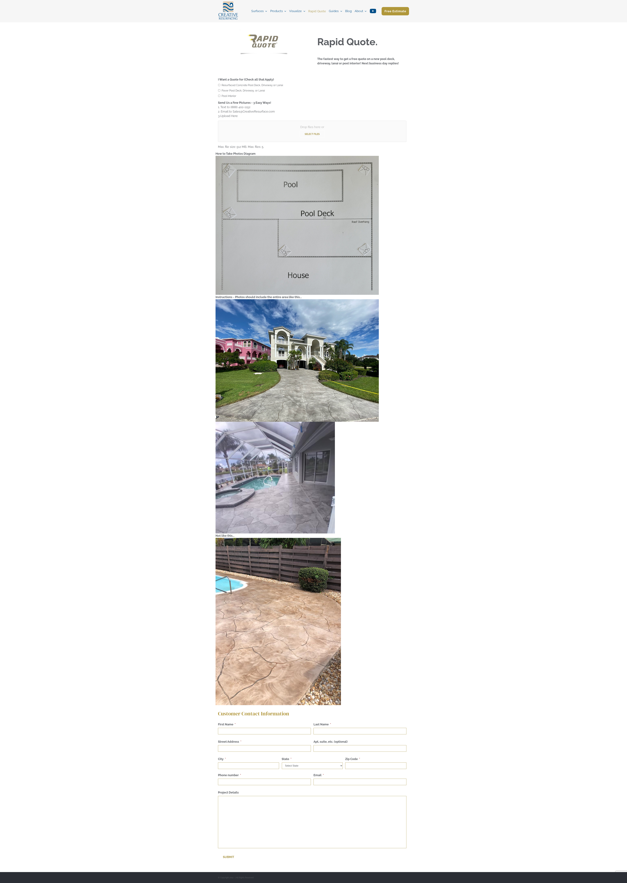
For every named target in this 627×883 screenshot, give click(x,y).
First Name (227, 724)
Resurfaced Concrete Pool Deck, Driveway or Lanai (252, 85)
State (286, 759)
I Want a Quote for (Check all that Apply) (246, 79)
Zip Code (352, 759)
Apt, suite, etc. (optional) (331, 741)
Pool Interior (229, 96)
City (222, 759)
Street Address (229, 741)
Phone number (229, 775)
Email (319, 775)
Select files (312, 134)
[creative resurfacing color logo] (228, 1)
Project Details (228, 792)
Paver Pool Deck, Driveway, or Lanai (243, 90)
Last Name (322, 724)
